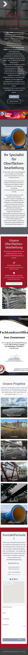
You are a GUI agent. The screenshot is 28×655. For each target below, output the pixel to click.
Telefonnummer (6, 619)
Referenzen (19, 394)
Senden (19, 640)
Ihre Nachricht (6, 624)
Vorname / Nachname (7, 607)
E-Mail (4, 613)
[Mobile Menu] (24, 4)
